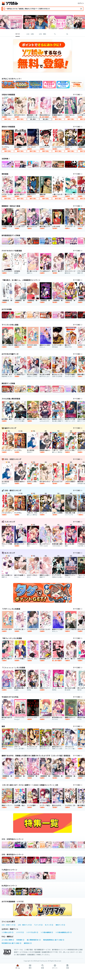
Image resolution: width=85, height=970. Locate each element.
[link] (8, 84)
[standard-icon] (81, 9)
